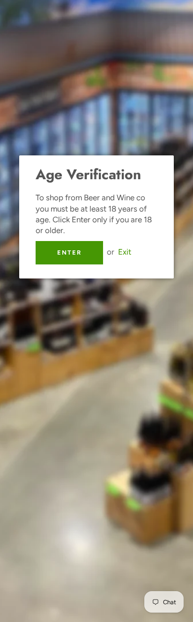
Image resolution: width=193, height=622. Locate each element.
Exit (124, 251)
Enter (69, 252)
